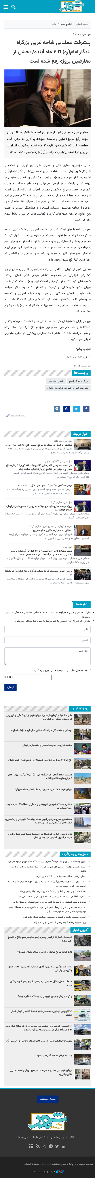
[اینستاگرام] (44, 1147)
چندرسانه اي (57, 1137)
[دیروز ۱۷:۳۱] (82, 763)
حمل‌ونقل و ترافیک (75, 854)
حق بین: (67, 547)
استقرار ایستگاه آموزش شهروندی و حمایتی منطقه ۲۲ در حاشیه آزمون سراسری (40, 806)
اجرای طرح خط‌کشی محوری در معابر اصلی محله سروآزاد (43, 790)
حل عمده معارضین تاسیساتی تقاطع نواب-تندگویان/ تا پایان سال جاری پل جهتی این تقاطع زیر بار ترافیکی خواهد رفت (39, 467)
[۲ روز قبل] (82, 719)
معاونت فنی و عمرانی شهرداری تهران (67, 388)
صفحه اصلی (82, 24)
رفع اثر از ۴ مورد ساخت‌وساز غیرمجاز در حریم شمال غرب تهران (40, 760)
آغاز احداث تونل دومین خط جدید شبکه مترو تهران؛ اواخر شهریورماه (53, 891)
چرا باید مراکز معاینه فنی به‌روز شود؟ (53, 1056)
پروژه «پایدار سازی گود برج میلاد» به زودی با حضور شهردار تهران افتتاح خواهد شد (39, 508)
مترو (54, 24)
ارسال (10, 687)
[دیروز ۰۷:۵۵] (82, 793)
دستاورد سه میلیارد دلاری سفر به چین (52, 530)
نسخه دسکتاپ (48, 1099)
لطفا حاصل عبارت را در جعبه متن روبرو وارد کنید (62, 671)
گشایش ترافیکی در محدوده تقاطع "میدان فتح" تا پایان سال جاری (39, 445)
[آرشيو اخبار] (31, 1147)
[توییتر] (57, 1147)
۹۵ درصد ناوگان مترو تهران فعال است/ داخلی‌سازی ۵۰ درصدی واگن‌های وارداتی (40, 969)
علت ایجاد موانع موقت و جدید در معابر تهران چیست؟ (44, 952)
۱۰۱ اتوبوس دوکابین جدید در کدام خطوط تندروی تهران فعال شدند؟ (41, 1013)
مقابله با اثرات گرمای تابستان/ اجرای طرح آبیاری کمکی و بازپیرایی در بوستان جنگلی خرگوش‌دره (39, 717)
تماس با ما (39, 1137)
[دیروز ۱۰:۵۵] (82, 748)
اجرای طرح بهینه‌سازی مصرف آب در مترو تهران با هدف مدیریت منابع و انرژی (40, 1072)
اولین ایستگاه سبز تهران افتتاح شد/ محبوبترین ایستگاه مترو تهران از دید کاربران (47, 861)
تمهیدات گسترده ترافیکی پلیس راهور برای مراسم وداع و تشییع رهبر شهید (40, 939)
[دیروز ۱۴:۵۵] (82, 778)
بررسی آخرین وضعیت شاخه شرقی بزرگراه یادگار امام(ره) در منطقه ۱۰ (38, 573)
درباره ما (23, 1137)
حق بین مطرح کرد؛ (80, 35)
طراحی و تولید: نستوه (44, 1172)
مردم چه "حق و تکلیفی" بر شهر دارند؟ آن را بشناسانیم (45, 486)
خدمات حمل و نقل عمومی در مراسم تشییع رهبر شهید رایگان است (41, 983)
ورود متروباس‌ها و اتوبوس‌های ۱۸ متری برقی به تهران (60, 922)
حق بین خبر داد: (63, 441)
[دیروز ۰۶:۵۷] (82, 837)
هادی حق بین (56, 381)
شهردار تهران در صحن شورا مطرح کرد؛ (51, 527)
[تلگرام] (50, 1147)
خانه (72, 1137)
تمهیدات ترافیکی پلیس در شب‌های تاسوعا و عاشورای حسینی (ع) (39, 1043)
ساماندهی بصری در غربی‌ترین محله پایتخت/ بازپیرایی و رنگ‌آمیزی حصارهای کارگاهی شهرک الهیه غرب (38, 821)
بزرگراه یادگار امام (78, 381)
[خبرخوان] (38, 1147)
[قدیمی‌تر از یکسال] (82, 444)
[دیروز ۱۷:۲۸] (82, 734)
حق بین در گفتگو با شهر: (58, 462)
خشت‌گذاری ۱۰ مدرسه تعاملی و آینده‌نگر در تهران (47, 745)
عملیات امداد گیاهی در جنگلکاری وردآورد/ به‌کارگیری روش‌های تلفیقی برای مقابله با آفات (40, 777)
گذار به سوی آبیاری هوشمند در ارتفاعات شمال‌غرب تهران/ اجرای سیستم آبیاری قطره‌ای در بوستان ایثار (39, 836)
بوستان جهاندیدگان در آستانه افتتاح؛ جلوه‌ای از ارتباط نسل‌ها (41, 730)
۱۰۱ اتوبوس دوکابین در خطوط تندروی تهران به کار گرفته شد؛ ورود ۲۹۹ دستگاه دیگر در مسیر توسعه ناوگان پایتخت (39, 1028)
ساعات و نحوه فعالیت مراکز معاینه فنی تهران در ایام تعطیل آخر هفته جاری (49, 902)
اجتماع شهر (66, 24)
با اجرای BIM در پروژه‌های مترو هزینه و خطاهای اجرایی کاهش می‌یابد (52, 897)
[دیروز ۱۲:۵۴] (82, 808)
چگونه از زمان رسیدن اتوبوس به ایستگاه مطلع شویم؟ (45, 996)
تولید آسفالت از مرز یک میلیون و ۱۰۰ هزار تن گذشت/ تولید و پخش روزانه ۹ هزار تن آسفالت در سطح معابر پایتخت (41, 553)
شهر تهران (45, 1164)
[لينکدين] (63, 1147)
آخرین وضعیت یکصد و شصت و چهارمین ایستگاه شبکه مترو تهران (54, 917)
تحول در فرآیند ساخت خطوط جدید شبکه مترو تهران (61, 876)
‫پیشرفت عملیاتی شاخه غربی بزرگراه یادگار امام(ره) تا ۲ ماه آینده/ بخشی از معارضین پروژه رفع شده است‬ (52, 51)
